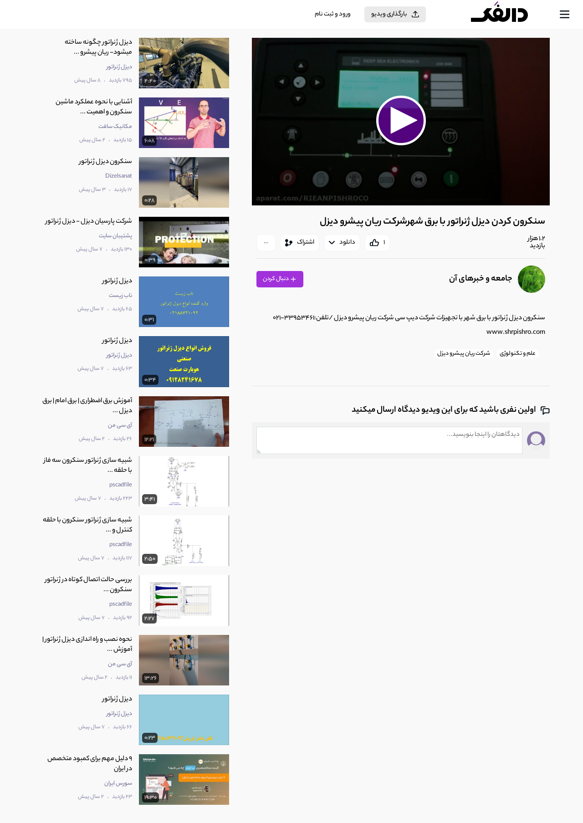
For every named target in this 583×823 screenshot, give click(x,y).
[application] (401, 121)
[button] (401, 120)
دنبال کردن (276, 279)
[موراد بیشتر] (266, 242)
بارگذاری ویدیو (389, 14)
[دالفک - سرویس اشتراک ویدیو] (507, 14)
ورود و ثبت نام (333, 14)
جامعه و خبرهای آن (480, 279)
